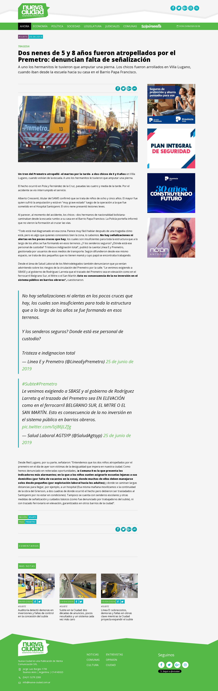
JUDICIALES (112, 26)
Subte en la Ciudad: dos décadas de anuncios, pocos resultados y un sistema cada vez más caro (77, 614)
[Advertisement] (171, 284)
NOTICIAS (93, 654)
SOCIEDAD (73, 26)
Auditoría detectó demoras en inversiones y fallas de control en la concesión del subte (36, 613)
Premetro (30, 522)
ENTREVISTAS (114, 654)
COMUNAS (130, 26)
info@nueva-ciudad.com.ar (36, 682)
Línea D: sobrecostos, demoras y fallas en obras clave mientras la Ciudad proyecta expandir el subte (117, 614)
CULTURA (92, 665)
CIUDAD (111, 665)
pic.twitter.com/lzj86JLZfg (46, 427)
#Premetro (46, 384)
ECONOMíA (40, 26)
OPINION (111, 660)
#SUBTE (23, 36)
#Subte (29, 384)
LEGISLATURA (92, 26)
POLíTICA (57, 26)
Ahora (24, 26)
